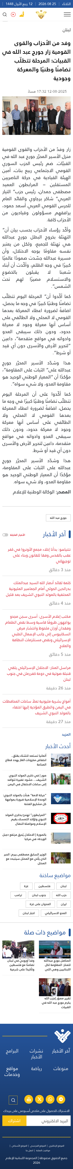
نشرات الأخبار (36, 1053)
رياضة (36, 1068)
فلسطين (44, 886)
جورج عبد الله (58, 518)
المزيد (66, 734)
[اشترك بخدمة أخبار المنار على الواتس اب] (50, 1100)
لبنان (67, 29)
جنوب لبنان (39, 895)
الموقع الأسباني (19, 1146)
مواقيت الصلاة (43, 1150)
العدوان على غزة (40, 904)
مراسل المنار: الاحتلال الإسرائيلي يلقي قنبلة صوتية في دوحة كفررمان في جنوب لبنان (39, 673)
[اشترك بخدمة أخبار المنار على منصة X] (39, 1100)
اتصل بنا (29, 1150)
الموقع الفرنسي (38, 1146)
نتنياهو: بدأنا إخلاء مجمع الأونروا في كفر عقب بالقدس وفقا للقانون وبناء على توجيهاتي (39, 555)
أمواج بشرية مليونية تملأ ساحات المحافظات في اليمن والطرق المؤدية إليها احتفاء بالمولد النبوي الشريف (37, 707)
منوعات (61, 1068)
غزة (26, 886)
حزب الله (61, 895)
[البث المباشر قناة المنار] (29, 1100)
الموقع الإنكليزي (56, 1146)
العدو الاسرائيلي (56, 913)
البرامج (12, 1050)
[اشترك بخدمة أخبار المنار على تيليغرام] (61, 1100)
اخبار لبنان (29, 913)
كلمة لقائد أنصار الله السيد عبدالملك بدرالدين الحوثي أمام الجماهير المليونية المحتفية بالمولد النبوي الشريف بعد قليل (38, 588)
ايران (64, 904)
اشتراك (14, 1120)
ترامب (18, 895)
